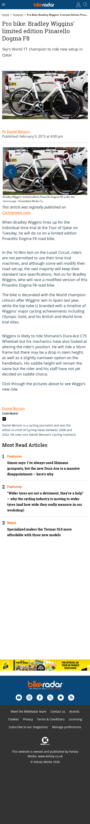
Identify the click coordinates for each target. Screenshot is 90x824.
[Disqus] (45, 601)
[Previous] (10, 171)
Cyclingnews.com (16, 212)
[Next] (79, 171)
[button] (45, 175)
